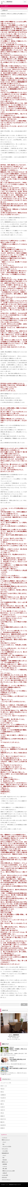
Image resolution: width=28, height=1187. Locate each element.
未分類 (2, 1107)
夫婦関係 (2, 1094)
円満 (1, 1088)
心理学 (2, 1101)
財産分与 (2, 1119)
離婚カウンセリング (6, 1139)
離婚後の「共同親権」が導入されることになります (18, 1049)
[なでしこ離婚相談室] (6, 2)
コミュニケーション (5, 1082)
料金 (3, 1144)
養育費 (2, 1128)
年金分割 (2, 1097)
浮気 (1, 1113)
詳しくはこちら (10, 1039)
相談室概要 (5, 1164)
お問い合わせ (4, 1177)
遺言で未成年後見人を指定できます (18, 1068)
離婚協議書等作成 (5, 1153)
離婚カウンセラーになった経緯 (9, 1170)
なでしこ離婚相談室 (10, 1184)
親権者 (2, 1116)
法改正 (2, 1110)
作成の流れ (5, 1159)
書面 (1, 1104)
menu (25, 1)
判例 (1, 1091)
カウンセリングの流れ (7, 1146)
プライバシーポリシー (6, 1179)
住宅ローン (3, 1085)
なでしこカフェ (5, 1148)
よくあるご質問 (5, 1175)
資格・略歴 (5, 1168)
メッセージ (5, 1166)
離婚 (1, 1122)
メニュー (4, 1155)
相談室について (5, 1161)
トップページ (4, 1137)
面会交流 (2, 1125)
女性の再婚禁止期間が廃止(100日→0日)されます (17, 1060)
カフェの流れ (5, 1150)
